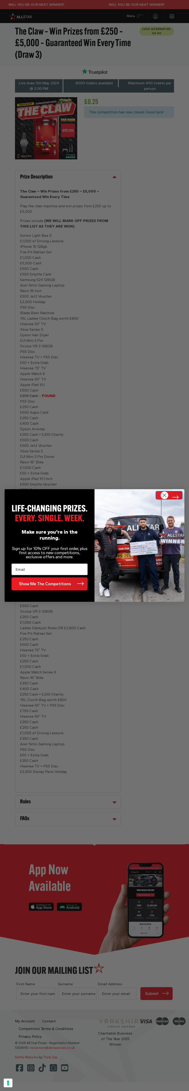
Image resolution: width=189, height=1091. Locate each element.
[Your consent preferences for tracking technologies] (8, 1083)
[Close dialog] (169, 495)
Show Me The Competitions (45, 583)
